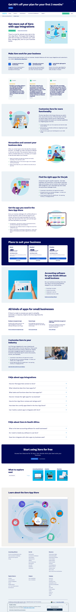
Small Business (22, 13)
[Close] (67, 605)
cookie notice (26, 607)
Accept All (55, 609)
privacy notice (31, 607)
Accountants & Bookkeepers (33, 13)
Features (15, 13)
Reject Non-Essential (54, 607)
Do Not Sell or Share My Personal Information (17, 610)
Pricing (10, 13)
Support (43, 13)
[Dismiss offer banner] (73, 2)
